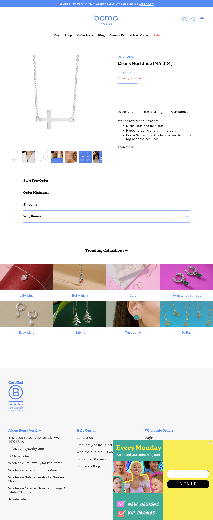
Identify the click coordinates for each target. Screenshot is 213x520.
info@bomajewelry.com (26, 449)
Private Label (18, 499)
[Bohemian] (79, 277)
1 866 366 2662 (19, 456)
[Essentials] (26, 314)
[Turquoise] (133, 314)
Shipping (30, 205)
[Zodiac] (186, 314)
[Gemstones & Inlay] (186, 277)
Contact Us (85, 438)
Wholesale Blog (88, 466)
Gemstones (179, 112)
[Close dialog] (210, 442)
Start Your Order (35, 181)
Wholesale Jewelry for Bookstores (33, 470)
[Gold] (133, 277)
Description (126, 112)
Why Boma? (32, 216)
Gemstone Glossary (91, 459)
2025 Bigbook (126, 56)
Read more (126, 147)
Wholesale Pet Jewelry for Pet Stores (35, 463)
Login (149, 438)
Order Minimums (36, 193)
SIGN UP (188, 484)
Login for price (126, 72)
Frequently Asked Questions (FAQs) (103, 445)
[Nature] (79, 314)
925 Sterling (153, 112)
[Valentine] (26, 277)
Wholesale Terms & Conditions (100, 452)
